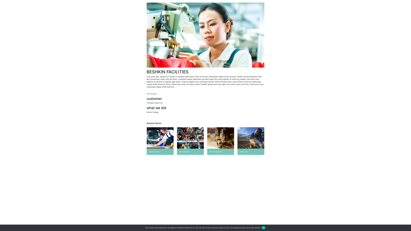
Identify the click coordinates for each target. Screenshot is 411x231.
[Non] (408, 228)
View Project (152, 94)
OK (264, 228)
